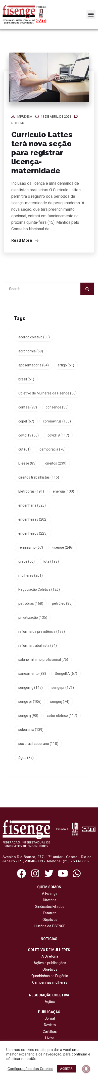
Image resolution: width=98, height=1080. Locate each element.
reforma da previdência (41, 631)
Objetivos (49, 920)
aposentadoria (33, 365)
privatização (32, 617)
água (26, 758)
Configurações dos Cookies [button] (30, 1068)
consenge (57, 407)
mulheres (30, 575)
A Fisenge (49, 894)
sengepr (63, 688)
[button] (90, 14)
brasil (26, 379)
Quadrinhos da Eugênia (49, 976)
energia (63, 491)
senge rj (28, 716)
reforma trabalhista (37, 645)
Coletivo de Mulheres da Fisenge (47, 393)
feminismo (30, 547)
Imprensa (24, 116)
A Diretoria (49, 956)
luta (51, 561)
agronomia (30, 351)
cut (24, 449)
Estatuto (49, 913)
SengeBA (66, 674)
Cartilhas (50, 1031)
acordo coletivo (34, 337)
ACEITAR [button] (66, 1068)
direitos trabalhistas (38, 477)
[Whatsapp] (76, 873)
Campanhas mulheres (49, 982)
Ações (49, 1002)
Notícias (18, 123)
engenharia (32, 505)
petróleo (62, 603)
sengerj (59, 702)
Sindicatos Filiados (49, 907)
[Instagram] (35, 873)
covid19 (58, 435)
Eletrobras (31, 491)
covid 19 (28, 435)
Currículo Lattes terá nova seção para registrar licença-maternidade (41, 152)
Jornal (50, 1018)
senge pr (29, 702)
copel (26, 421)
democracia (52, 449)
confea (27, 407)
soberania (30, 730)
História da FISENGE (49, 926)
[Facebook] (21, 873)
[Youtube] (63, 873)
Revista (50, 1025)
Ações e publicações (49, 963)
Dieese (27, 463)
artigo (66, 365)
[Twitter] (48, 873)
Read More (22, 240)
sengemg (30, 688)
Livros (50, 1038)
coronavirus (57, 421)
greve (26, 561)
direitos (55, 463)
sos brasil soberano (38, 744)
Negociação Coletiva (39, 589)
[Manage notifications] (86, 1069)
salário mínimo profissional (43, 660)
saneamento (32, 674)
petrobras (30, 603)
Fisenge (62, 547)
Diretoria (49, 900)
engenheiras (32, 519)
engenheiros (32, 533)
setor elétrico (62, 716)
